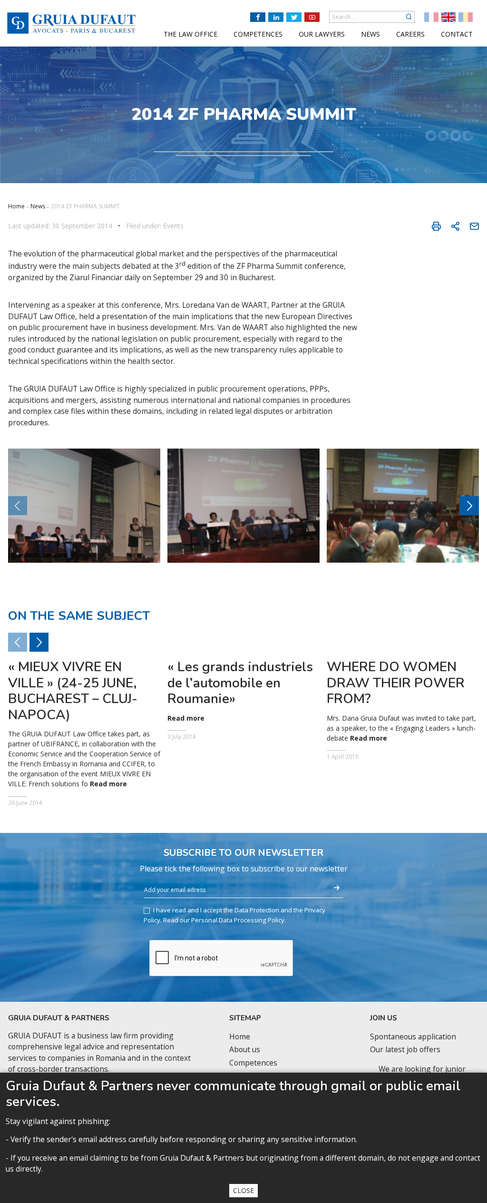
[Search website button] (409, 17)
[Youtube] (312, 17)
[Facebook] (257, 17)
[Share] (455, 226)
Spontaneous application (413, 1037)
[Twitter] (294, 17)
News (37, 206)
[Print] (436, 226)
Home (16, 206)
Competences (253, 1063)
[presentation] (469, 505)
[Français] (431, 17)
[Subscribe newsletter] (336, 888)
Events (173, 226)
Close (243, 1190)
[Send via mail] (474, 226)
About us (244, 1050)
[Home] (71, 23)
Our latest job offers (405, 1050)
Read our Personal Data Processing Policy (223, 920)
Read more (108, 784)
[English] (448, 17)
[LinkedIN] (275, 17)
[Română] (465, 17)
